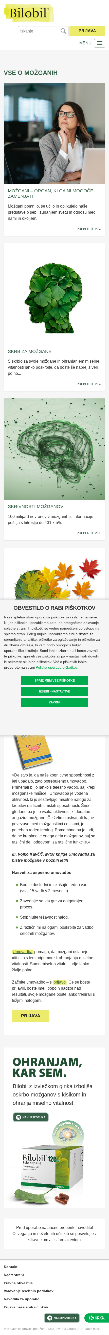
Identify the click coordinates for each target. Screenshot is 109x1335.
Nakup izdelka (34, 1117)
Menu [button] (85, 43)
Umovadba (22, 952)
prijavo (59, 982)
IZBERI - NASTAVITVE (54, 691)
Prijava (87, 31)
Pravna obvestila (18, 1283)
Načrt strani (14, 1275)
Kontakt (10, 1267)
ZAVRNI (54, 702)
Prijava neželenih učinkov (26, 1307)
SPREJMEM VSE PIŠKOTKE (54, 680)
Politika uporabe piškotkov (56, 667)
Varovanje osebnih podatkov (28, 1291)
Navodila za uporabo (22, 1299)
